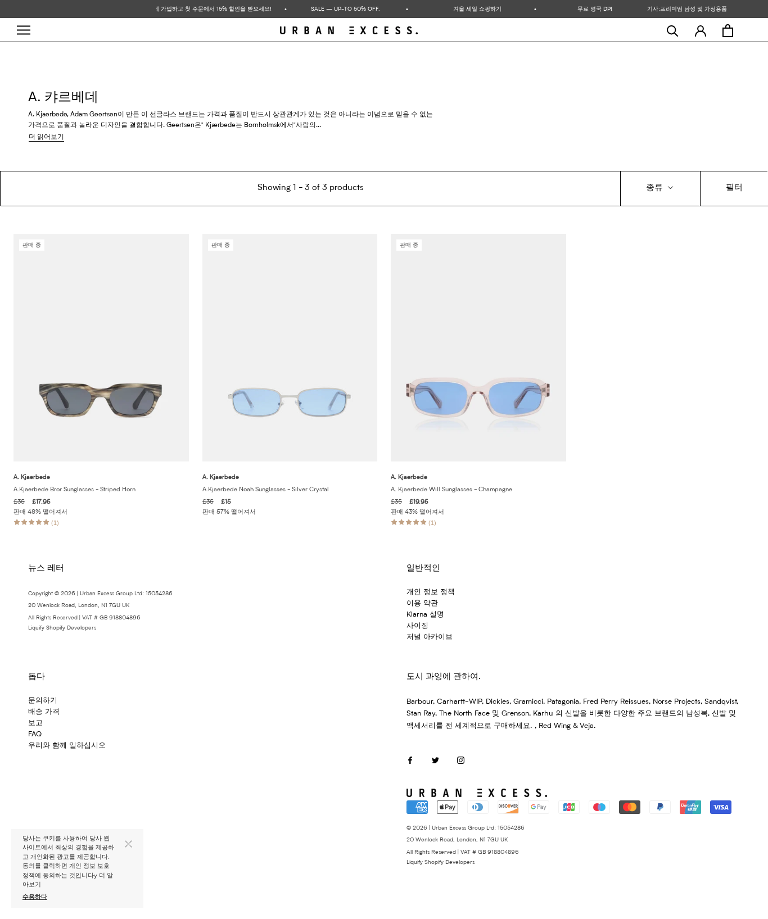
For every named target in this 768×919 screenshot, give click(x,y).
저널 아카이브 (429, 637)
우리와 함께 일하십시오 (67, 745)
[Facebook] (410, 760)
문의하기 (42, 700)
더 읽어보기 (46, 137)
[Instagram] (460, 760)
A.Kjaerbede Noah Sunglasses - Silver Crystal (265, 490)
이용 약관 (422, 603)
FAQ (35, 734)
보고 (35, 723)
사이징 (417, 626)
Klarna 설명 (425, 614)
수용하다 (34, 897)
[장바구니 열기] (727, 30)
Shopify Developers (71, 628)
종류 (655, 188)
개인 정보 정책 (430, 592)
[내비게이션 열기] (23, 30)
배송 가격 (44, 712)
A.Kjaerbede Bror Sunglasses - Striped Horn (74, 490)
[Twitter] (435, 760)
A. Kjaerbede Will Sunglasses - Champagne (451, 490)
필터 (734, 188)
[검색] (673, 31)
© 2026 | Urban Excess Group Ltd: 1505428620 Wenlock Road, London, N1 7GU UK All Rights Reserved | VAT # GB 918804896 (465, 840)
